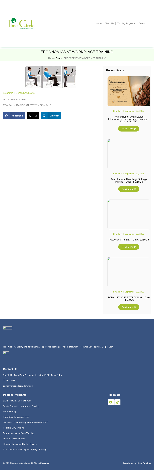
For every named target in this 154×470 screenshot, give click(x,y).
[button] (14, 115)
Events (59, 58)
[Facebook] (111, 402)
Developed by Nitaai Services (137, 463)
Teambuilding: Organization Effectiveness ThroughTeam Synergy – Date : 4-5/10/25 (128, 119)
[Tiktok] (117, 402)
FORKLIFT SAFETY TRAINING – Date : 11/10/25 (129, 298)
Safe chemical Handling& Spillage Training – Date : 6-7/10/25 (128, 180)
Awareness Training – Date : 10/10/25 (129, 239)
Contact (142, 23)
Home (98, 23)
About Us (109, 23)
